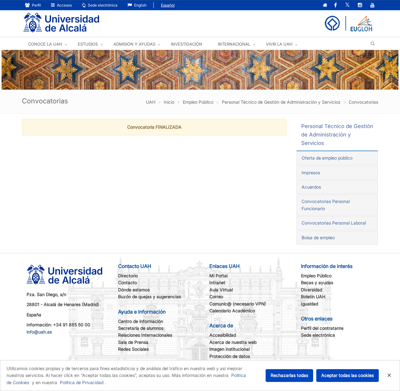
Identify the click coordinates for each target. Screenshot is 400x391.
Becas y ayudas (317, 282)
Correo (216, 296)
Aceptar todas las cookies (347, 375)
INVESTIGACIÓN (186, 44)
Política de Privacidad (81, 382)
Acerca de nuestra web (233, 342)
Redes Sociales (133, 349)
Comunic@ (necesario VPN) (237, 303)
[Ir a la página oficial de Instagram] (360, 5)
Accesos (64, 5)
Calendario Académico (232, 310)
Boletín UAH (313, 296)
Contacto (127, 282)
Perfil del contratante (322, 328)
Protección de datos (229, 356)
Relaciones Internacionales (145, 335)
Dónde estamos (134, 289)
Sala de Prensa (133, 342)
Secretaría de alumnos (140, 328)
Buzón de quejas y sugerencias (149, 296)
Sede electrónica (102, 5)
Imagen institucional (229, 349)
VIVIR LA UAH (279, 44)
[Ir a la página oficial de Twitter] (347, 5)
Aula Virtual (221, 289)
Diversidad (311, 289)
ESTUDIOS (88, 44)
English (140, 5)
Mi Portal (218, 275)
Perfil (36, 5)
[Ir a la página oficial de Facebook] (335, 5)
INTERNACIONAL (234, 44)
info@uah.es (39, 331)
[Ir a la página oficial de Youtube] (372, 5)
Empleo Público (316, 275)
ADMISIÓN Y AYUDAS (134, 44)
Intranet (217, 282)
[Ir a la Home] (61, 23)
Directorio (128, 275)
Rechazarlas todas (289, 375)
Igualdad (309, 303)
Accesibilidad (222, 335)
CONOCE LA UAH (45, 44)
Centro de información (140, 321)
